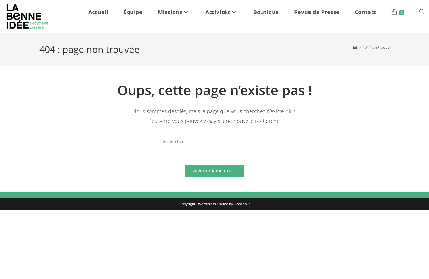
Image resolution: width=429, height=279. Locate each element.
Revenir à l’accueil (214, 171)
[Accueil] (355, 47)
